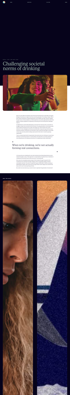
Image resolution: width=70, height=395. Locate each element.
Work (11, 2)
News (66, 2)
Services (29, 2)
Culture (48, 2)
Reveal (4, 59)
